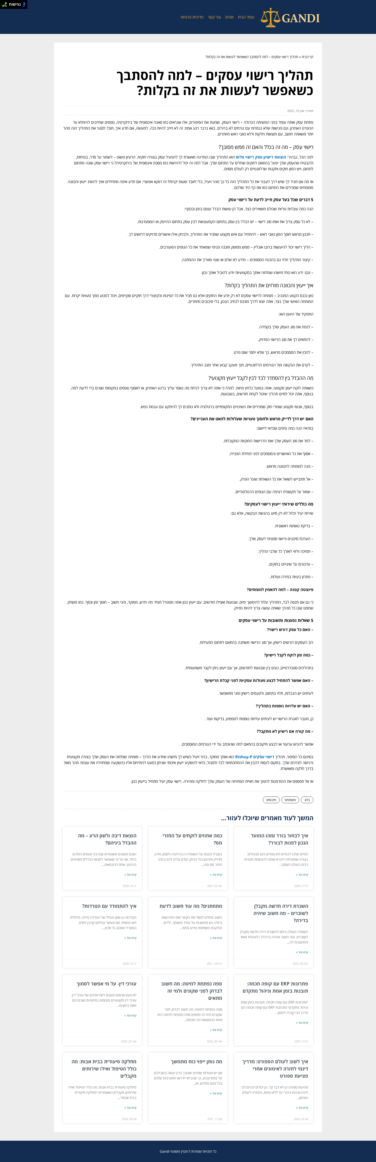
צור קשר (214, 17)
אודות (229, 17)
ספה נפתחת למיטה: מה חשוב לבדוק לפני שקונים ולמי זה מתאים (191, 990)
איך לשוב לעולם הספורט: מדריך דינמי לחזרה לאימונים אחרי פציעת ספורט (275, 1068)
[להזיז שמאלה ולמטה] (3, 6)
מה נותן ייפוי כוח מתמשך (196, 1061)
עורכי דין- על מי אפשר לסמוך (106, 983)
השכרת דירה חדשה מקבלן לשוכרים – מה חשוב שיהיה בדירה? (280, 913)
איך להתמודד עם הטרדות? (109, 906)
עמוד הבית (246, 17)
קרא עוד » (302, 875)
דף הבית (307, 56)
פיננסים (271, 800)
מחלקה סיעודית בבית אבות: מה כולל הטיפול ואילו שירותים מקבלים (104, 1068)
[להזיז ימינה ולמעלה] (6, 3)
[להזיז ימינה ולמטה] (6, 6)
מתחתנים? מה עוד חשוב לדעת (190, 906)
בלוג (307, 800)
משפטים (290, 800)
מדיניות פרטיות (192, 17)
